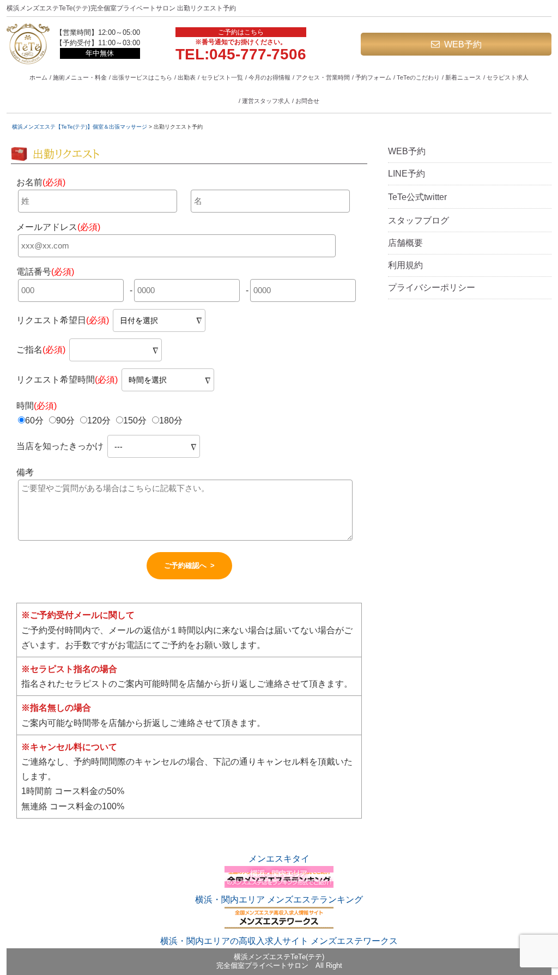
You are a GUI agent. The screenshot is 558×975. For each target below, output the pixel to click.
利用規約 (405, 265)
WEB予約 (463, 44)
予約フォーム (373, 77)
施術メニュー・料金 (80, 77)
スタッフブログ (418, 220)
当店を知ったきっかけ (61, 446)
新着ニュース (463, 77)
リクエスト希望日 (62, 320)
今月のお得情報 (269, 77)
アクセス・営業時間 (323, 77)
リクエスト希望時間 (67, 379)
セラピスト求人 (508, 77)
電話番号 (45, 271)
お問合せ (307, 101)
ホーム (38, 77)
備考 (25, 472)
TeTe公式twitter (417, 197)
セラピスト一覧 (222, 77)
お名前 (40, 182)
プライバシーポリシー (431, 287)
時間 (36, 405)
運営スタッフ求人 (266, 101)
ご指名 (40, 349)
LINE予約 (406, 173)
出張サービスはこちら (142, 77)
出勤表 (187, 77)
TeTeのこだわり (418, 77)
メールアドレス (58, 227)
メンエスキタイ (279, 858)
